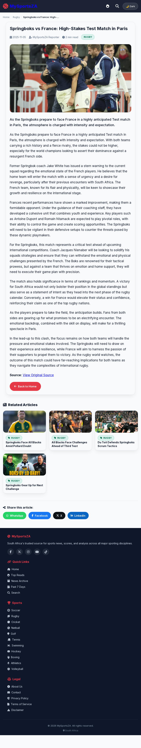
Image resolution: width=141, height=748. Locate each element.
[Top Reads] (108, 6)
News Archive (19, 580)
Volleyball (17, 668)
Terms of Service (21, 704)
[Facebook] (10, 552)
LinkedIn (79, 515)
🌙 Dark (130, 6)
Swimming (18, 645)
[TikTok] (46, 552)
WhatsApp (16, 515)
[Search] (117, 6)
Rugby (16, 17)
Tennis (16, 639)
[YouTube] (37, 552)
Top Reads (17, 575)
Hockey (16, 651)
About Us (16, 686)
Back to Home (27, 386)
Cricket (15, 622)
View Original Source (38, 375)
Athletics (16, 663)
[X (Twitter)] (19, 552)
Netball (15, 627)
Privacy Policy (19, 698)
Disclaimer (17, 710)
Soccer (15, 610)
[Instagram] (28, 552)
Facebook (41, 515)
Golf (13, 633)
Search (15, 592)
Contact (16, 692)
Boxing (15, 657)
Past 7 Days (18, 586)
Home (6, 17)
